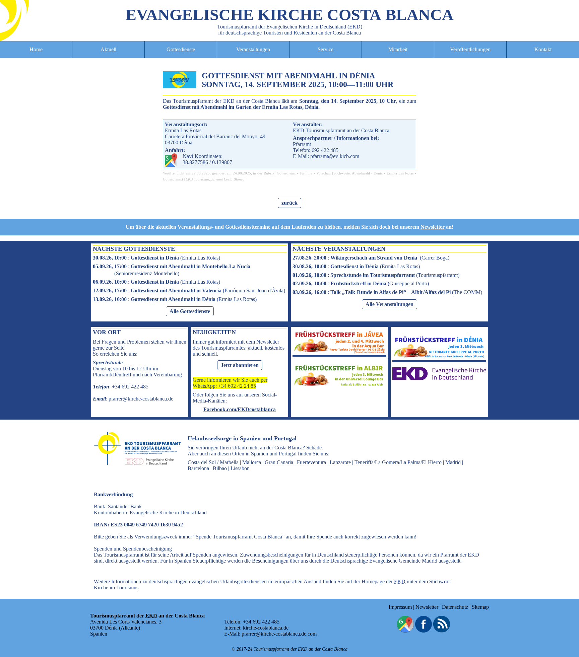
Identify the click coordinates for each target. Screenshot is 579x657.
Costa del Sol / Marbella (213, 462)
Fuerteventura (311, 462)
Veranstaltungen (253, 49)
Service (325, 49)
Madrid (453, 462)
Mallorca (251, 462)
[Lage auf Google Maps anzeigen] (405, 631)
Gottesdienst (286, 173)
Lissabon (240, 468)
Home (36, 49)
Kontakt (543, 49)
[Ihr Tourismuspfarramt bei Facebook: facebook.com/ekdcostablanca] (423, 631)
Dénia (378, 173)
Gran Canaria (279, 462)
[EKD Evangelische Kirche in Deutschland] (439, 378)
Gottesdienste (181, 49)
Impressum (400, 607)
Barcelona (198, 468)
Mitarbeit (397, 49)
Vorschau (323, 173)
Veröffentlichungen (470, 49)
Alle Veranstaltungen (389, 304)
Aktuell (108, 49)
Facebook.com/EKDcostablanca (239, 409)
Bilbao (220, 468)
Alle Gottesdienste (190, 311)
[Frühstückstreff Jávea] (339, 352)
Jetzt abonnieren (240, 365)
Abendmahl (361, 173)
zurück (289, 203)
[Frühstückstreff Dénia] (439, 357)
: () (156, 258)
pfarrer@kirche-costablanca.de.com (279, 634)
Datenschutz (455, 607)
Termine (306, 173)
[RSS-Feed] (441, 631)
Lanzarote (340, 462)
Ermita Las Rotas (400, 173)
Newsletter (433, 227)
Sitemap (480, 607)
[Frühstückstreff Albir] (339, 385)
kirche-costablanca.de (265, 628)
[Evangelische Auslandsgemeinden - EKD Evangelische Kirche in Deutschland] (135, 471)
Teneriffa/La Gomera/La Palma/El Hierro (398, 462)
